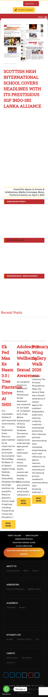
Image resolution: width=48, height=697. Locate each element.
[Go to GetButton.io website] (6, 694)
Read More (8, 524)
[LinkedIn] (24, 675)
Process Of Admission (15, 589)
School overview (12, 570)
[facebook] (6, 675)
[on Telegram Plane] (37, 675)
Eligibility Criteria (34, 589)
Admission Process (24, 539)
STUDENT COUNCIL (24, 639)
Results (22, 607)
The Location (26, 657)
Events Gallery (16, 240)
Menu (40, 17)
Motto (25, 570)
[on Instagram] (18, 675)
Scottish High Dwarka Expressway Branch (24, 552)
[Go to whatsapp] (6, 689)
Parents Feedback (25, 10)
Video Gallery (31, 535)
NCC (37, 639)
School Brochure (24, 546)
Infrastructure (11, 657)
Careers (35, 570)
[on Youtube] (30, 675)
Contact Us (10, 662)
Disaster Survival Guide (24, 542)
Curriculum (10, 607)
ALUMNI (9, 639)
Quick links (29, 3)
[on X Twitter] (12, 675)
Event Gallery (14, 535)
